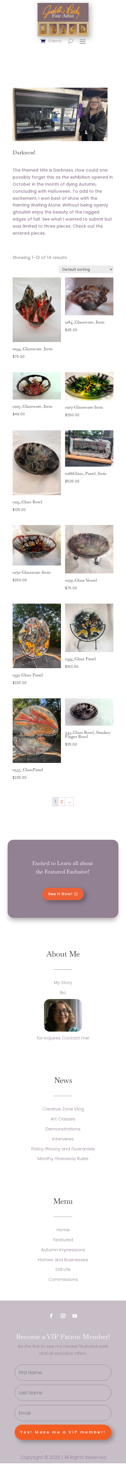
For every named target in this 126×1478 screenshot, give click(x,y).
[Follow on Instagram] (63, 1315)
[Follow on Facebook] (51, 1315)
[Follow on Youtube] (74, 1315)
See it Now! (60, 894)
